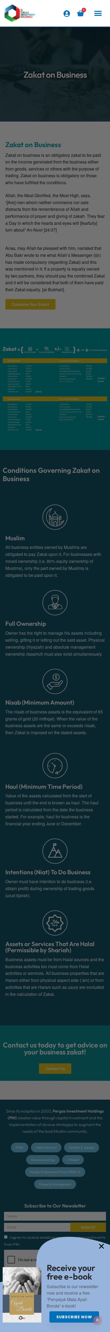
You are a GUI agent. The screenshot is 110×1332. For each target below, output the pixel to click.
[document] (55, 666)
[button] (98, 13)
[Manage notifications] (97, 1320)
